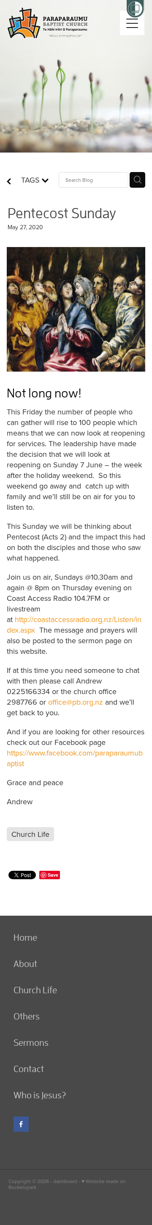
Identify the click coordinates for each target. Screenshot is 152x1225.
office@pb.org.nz (75, 702)
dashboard (65, 1181)
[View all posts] (9, 182)
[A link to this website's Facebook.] (21, 1124)
